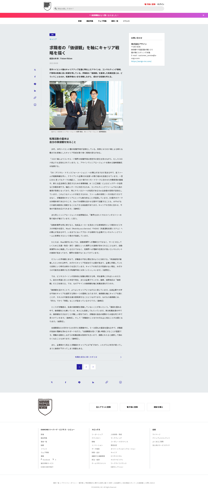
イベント (126, 21)
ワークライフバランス (119, 463)
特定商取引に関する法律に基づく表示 (98, 483)
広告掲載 (140, 483)
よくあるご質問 (157, 441)
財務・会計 (96, 452)
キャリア (53, 39)
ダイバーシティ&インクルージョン (123, 449)
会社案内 (117, 483)
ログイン (160, 4)
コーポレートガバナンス (119, 441)
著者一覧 (114, 21)
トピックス (96, 429)
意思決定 (114, 445)
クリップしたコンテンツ (161, 438)
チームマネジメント (99, 463)
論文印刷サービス (47, 463)
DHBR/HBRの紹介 (47, 467)
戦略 (93, 441)
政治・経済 (96, 459)
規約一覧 (56, 483)
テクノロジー (96, 438)
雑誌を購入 (158, 407)
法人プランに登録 (103, 407)
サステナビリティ (117, 459)
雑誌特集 (89, 21)
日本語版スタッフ (129, 483)
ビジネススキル (116, 456)
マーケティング (116, 438)
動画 (42, 445)
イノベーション (97, 445)
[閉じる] (203, 15)
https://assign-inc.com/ (141, 61)
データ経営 (96, 449)
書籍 (42, 456)
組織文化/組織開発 (98, 456)
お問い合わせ (150, 483)
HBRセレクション (117, 467)
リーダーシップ (97, 434)
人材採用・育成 (116, 434)
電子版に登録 (149, 4)
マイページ (156, 434)
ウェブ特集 (102, 21)
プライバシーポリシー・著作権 (72, 483)
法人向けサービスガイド (161, 445)
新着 (80, 21)
